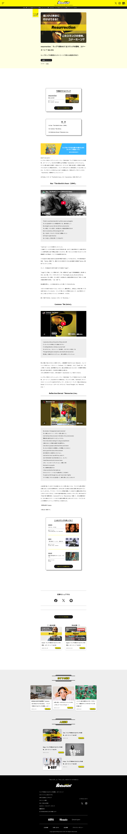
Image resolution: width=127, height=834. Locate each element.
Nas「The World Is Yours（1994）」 (59, 125)
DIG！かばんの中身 (43, 803)
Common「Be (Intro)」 (56, 129)
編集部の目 (42, 808)
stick (49, 539)
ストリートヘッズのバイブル (46, 794)
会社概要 (66, 827)
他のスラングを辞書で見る (63, 108)
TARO (47, 63)
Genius (49, 505)
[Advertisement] (63, 78)
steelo (50, 525)
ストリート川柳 (43, 800)
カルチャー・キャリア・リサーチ (47, 806)
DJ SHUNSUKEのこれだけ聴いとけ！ (48, 811)
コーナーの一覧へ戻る (63, 617)
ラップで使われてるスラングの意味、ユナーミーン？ (51, 792)
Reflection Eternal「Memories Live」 (59, 132)
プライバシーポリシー (78, 827)
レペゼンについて (83, 798)
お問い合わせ (56, 827)
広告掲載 (46, 827)
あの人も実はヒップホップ (45, 797)
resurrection (52, 95)
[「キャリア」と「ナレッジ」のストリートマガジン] (63, 2)
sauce (50, 553)
